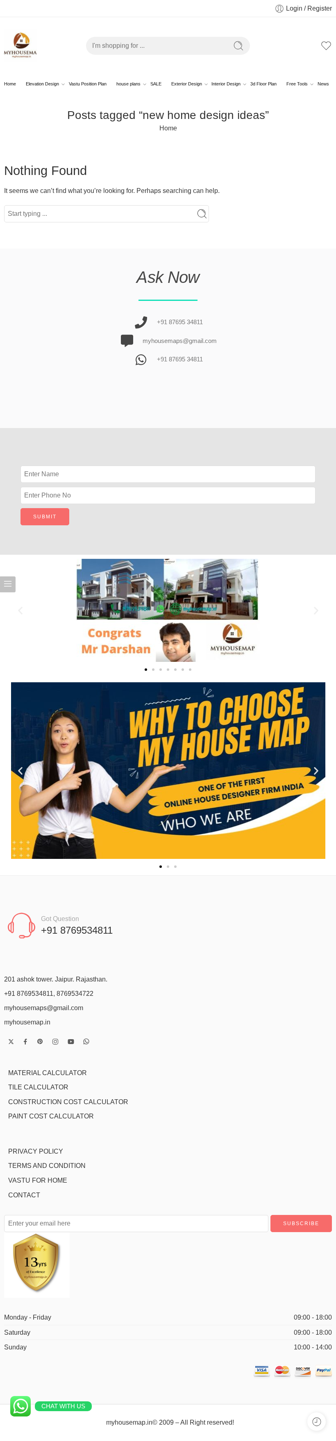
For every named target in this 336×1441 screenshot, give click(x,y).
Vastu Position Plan (88, 83)
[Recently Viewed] (316, 1421)
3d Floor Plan (263, 83)
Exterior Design (186, 83)
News (323, 83)
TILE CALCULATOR (38, 1087)
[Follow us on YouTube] (71, 1041)
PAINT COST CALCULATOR (51, 1116)
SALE (155, 83)
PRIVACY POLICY (35, 1151)
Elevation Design (42, 83)
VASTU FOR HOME (37, 1180)
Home (10, 83)
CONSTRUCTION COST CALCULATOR (68, 1101)
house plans (128, 83)
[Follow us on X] (11, 1041)
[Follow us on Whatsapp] (86, 1041)
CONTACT (24, 1195)
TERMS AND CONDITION (47, 1165)
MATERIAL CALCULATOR (47, 1072)
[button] (20, 610)
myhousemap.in (27, 1022)
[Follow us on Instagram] (55, 1041)
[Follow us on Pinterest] (40, 1041)
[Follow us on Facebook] (25, 1041)
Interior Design (226, 83)
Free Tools (297, 83)
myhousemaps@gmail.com (43, 1007)
